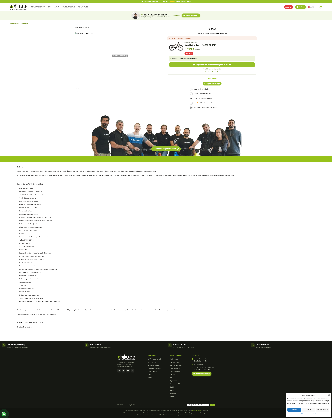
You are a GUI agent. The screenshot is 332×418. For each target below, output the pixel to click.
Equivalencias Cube (175, 384)
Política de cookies (305, 414)
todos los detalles (196, 410)
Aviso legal (313, 414)
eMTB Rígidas (152, 362)
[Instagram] (119, 370)
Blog (171, 378)
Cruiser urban (37, 301)
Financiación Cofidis (175, 368)
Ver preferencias (322, 410)
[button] (328, 395)
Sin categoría (24, 23)
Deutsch (172, 390)
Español (312, 7)
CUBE (49, 7)
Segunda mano (174, 381)
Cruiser (43, 301)
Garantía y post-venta (176, 365)
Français (172, 396)
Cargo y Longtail (152, 371)
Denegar (308, 410)
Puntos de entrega (175, 362)
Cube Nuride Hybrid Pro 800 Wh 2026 (200, 45)
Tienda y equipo (83, 7)
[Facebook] (123, 370)
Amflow (56, 7)
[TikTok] (132, 370)
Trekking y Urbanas (153, 365)
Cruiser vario (56, 301)
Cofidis (212, 405)
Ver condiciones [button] (176, 15)
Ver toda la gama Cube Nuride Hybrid (212, 69)
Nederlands (173, 393)
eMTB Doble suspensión (155, 359)
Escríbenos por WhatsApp (203, 373)
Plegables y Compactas (154, 368)
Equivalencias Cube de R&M (212, 72)
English (172, 387)
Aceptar (294, 410)
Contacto (172, 374)
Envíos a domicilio (175, 371)
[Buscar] (317, 7)
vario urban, (49, 301)
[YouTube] (128, 370)
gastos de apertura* (221, 33)
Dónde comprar (174, 359)
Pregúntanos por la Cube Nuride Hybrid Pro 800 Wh (213, 65)
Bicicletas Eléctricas (38, 7)
